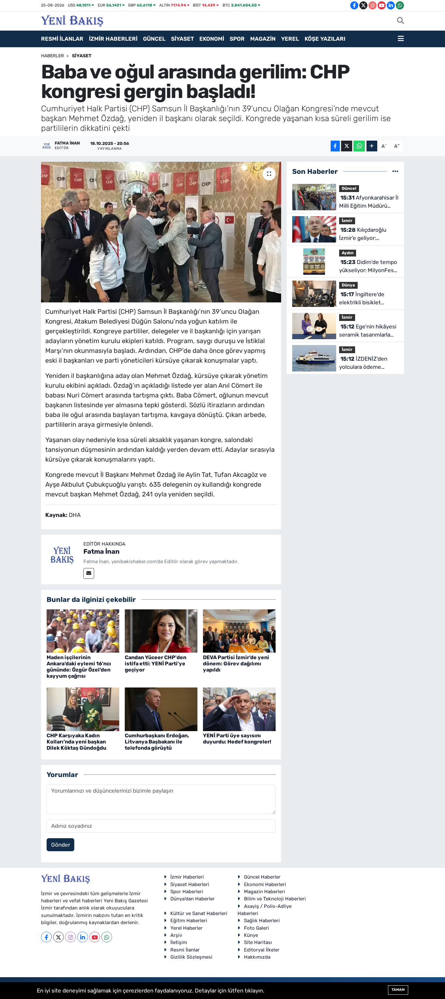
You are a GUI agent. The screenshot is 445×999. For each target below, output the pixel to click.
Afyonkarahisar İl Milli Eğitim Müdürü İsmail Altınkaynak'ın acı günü (368, 202)
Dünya (348, 285)
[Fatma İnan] (62, 555)
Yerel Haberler (186, 928)
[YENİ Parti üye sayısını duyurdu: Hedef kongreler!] (239, 708)
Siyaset (82, 56)
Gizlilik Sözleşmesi (191, 957)
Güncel (349, 188)
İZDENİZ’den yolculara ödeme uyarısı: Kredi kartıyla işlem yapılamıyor (365, 363)
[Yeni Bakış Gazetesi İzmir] (72, 20)
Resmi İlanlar (185, 950)
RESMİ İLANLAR (62, 38)
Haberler (52, 56)
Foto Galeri (256, 928)
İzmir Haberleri (187, 877)
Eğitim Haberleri (188, 920)
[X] (58, 937)
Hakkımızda (257, 957)
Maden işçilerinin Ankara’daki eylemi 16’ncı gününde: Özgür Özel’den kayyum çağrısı (79, 666)
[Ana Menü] (401, 39)
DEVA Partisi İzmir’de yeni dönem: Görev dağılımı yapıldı (236, 663)
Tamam (398, 990)
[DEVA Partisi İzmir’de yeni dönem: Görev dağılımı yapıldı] (239, 630)
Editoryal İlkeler (262, 950)
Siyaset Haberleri (189, 884)
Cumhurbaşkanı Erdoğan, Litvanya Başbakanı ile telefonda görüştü (157, 741)
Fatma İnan (101, 551)
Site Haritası (258, 942)
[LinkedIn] (82, 937)
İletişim (178, 942)
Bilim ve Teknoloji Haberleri (275, 899)
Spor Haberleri (186, 892)
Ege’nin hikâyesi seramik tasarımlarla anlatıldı (367, 331)
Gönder (60, 844)
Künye (251, 935)
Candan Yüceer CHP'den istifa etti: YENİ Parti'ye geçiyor (155, 663)
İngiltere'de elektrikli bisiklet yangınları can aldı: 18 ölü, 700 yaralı (366, 299)
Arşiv (176, 935)
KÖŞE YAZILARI (325, 38)
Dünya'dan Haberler (192, 899)
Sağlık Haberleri (262, 920)
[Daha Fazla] (371, 146)
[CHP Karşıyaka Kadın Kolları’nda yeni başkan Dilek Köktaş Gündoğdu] (83, 708)
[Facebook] (46, 937)
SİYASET (182, 38)
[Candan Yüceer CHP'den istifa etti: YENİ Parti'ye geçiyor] (161, 630)
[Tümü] (395, 171)
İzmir (347, 220)
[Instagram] (70, 937)
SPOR (237, 38)
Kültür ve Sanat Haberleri (198, 913)
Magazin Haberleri (264, 892)
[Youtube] (94, 937)
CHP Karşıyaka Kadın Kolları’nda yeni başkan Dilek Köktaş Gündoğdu (76, 741)
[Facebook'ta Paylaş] (335, 146)
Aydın (347, 252)
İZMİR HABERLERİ (113, 38)
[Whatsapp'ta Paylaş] (359, 146)
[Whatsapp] (106, 937)
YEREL (290, 38)
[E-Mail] (88, 573)
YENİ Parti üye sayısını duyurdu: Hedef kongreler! (237, 738)
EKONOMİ (211, 38)
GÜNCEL (154, 38)
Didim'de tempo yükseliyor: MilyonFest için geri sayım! (368, 267)
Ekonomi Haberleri (265, 884)
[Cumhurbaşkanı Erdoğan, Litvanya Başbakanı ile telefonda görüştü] (161, 708)
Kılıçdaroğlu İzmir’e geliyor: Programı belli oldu (362, 235)
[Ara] (400, 21)
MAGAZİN (263, 38)
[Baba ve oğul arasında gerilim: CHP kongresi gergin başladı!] (161, 232)
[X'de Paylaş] (346, 146)
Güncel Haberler (262, 877)
